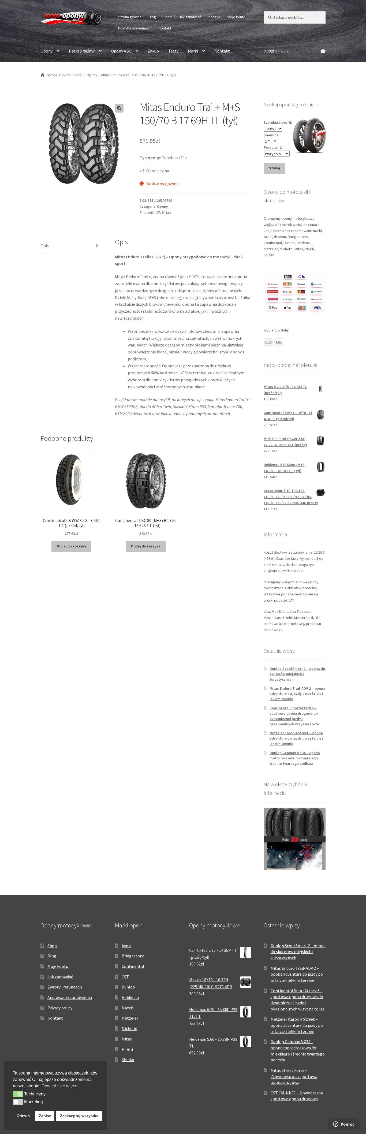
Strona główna (129, 16)
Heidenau (130, 997)
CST (125, 976)
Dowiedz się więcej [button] (60, 1086)
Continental (133, 966)
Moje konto (236, 16)
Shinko (128, 1059)
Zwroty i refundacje (65, 987)
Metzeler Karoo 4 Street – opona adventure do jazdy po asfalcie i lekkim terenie (296, 738)
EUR (279, 342)
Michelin (129, 1028)
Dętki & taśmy (82, 51)
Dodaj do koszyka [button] (71, 546)
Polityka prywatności (134, 28)
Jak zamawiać (190, 16)
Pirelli (127, 1049)
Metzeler (130, 1018)
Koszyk (214, 16)
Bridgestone (133, 955)
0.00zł (277, 51)
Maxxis (128, 1007)
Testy (173, 51)
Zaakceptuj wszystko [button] (79, 1116)
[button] (119, 108)
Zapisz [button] (45, 1116)
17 (158, 212)
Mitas (166, 212)
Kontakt (165, 28)
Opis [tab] (44, 245)
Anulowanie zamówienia (69, 997)
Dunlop (128, 987)
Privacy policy (59, 1007)
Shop (167, 16)
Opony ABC (121, 51)
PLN (268, 342)
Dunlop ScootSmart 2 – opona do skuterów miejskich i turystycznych (297, 674)
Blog (152, 16)
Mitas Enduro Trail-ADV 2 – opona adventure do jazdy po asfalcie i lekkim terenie (297, 694)
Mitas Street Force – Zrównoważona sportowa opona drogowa (294, 1076)
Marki (193, 51)
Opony (46, 51)
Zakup (153, 51)
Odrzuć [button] (23, 1116)
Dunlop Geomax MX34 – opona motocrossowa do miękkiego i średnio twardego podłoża (295, 758)
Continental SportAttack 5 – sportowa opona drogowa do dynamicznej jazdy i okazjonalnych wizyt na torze (294, 716)
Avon (126, 945)
